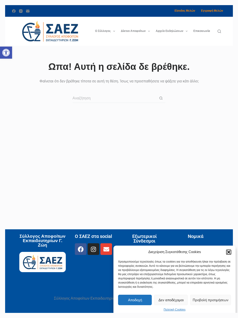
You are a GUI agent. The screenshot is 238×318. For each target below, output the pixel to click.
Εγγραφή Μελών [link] (212, 10)
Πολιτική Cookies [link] (174, 309)
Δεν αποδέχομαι (171, 300)
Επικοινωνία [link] (201, 31)
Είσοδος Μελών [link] (185, 10)
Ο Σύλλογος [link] (103, 31)
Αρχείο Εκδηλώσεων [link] (169, 31)
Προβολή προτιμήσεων (210, 300)
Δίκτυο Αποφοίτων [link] (133, 31)
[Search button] (160, 98)
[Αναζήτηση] (219, 31)
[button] (228, 252)
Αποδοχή (135, 300)
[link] (6, 53)
